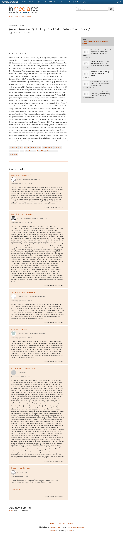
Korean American (52, 151)
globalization (14, 147)
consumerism (14, 151)
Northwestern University (37, 333)
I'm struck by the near (20, 468)
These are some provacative (23, 292)
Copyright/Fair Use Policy (76, 527)
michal (21, 472)
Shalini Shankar (23, 333)
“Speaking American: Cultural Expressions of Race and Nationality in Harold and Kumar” (96, 52)
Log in (118, 2)
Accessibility (52, 530)
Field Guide (24, 2)
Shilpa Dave (22, 179)
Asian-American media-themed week (95, 42)
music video (58, 147)
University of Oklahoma (26, 33)
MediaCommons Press (66, 2)
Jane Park (14, 33)
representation (47, 147)
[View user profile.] (13, 179)
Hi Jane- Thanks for (19, 329)
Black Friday (41, 151)
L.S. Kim (21, 218)
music (22, 151)
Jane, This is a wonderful (21, 175)
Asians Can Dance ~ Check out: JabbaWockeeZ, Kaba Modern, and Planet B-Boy (100, 63)
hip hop (26, 147)
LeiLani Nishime (23, 296)
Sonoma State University (37, 296)
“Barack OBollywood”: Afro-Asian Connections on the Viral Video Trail (100, 83)
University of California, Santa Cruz (36, 218)
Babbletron (13, 154)
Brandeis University (34, 179)
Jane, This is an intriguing (22, 214)
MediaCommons (54, 527)
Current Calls (19, 17)
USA (26, 472)
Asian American (36, 147)
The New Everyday (80, 2)
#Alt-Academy (33, 2)
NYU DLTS (70, 530)
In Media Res (43, 2)
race (21, 147)
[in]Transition (53, 2)
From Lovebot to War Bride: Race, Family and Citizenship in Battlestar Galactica (100, 93)
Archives (28, 17)
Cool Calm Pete (30, 151)
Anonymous (22, 372)
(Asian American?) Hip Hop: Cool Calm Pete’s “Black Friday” (100, 73)
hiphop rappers (15, 489)
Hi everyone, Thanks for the (23, 368)
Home (11, 17)
